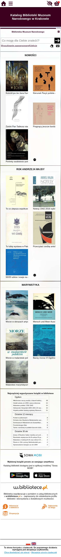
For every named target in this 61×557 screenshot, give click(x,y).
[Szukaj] (57, 40)
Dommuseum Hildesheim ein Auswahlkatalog (28, 422)
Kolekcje (33, 45)
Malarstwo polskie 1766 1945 (23, 405)
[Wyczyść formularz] (51, 46)
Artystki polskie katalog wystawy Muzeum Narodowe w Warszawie (35, 410)
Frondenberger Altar (20, 425)
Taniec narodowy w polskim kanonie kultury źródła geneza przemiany (36, 427)
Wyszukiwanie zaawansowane (15, 45)
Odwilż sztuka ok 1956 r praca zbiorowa (26, 403)
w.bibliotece (13, 496)
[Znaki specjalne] (57, 46)
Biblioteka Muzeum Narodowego (28, 32)
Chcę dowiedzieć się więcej (16, 552)
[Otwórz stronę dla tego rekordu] (17, 76)
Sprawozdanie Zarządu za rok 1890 (25, 445)
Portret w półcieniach (20, 418)
